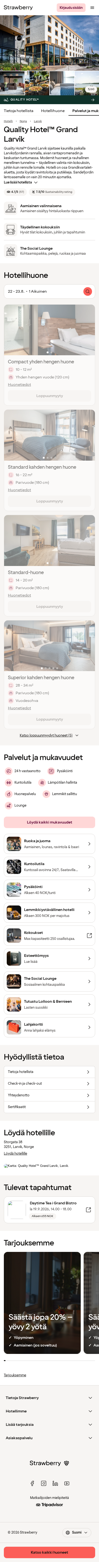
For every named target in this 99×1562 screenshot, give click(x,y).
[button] (49, 330)
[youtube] (67, 1483)
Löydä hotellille (15, 1153)
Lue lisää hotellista (18, 182)
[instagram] (44, 1483)
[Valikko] (92, 7)
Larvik (38, 121)
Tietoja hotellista (18, 110)
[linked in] (55, 1483)
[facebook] (32, 1483)
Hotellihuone (53, 110)
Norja (23, 121)
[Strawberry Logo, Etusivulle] (18, 7)
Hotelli (8, 121)
